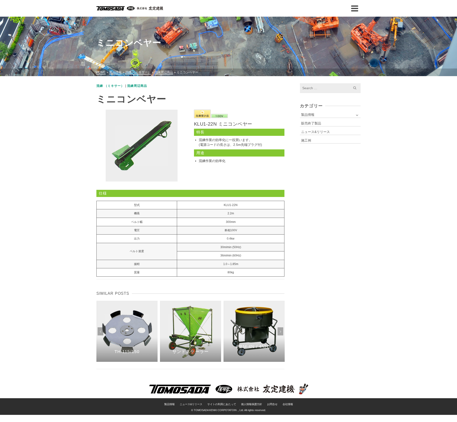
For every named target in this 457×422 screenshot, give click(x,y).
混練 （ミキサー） (110, 86)
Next (280, 331)
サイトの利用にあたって (221, 404)
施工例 (306, 140)
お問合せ (272, 404)
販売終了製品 (311, 123)
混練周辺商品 (137, 86)
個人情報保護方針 (251, 404)
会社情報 (288, 404)
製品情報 (307, 115)
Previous (100, 331)
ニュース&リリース (315, 132)
